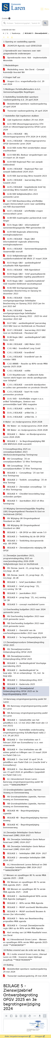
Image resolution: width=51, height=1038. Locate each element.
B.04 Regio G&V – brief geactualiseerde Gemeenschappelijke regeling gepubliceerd (24, 275)
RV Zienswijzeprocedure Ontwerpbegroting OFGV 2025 (17, 650)
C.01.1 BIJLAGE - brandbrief (21, 352)
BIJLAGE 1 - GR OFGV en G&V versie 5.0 (26, 532)
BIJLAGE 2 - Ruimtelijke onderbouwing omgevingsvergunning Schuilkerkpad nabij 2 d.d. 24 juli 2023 (24, 733)
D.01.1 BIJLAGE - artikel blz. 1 (22, 408)
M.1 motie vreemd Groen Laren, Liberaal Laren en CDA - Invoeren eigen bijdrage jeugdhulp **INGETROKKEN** (25, 957)
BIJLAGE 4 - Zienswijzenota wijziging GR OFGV (24, 549)
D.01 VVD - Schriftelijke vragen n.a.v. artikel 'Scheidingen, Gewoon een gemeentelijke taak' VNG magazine (23, 401)
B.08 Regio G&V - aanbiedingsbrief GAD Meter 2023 (24, 338)
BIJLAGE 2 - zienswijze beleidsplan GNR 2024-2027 (24, 858)
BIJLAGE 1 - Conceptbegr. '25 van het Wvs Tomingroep (23, 474)
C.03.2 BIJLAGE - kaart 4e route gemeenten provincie (20, 393)
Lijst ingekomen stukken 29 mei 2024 (25, 120)
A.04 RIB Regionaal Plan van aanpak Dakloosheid (23, 163)
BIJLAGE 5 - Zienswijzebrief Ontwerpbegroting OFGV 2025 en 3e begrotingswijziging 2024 (20, 691)
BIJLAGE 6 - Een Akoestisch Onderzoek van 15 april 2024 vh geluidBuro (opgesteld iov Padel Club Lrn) (24, 772)
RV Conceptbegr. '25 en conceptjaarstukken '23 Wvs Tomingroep (22, 460)
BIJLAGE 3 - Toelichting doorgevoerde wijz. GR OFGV (23, 542)
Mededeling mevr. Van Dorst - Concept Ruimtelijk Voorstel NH (23, 70)
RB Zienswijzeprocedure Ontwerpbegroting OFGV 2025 (17, 657)
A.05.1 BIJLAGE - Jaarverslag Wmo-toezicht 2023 (22, 181)
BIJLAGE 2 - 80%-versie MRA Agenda (25, 903)
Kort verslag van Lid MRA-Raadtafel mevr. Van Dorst (25, 933)
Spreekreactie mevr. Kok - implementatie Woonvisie (25, 58)
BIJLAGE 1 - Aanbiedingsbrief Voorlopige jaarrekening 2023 (24, 664)
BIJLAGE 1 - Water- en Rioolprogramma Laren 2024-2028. (24, 435)
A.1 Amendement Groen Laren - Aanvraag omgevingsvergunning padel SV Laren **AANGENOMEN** (23, 782)
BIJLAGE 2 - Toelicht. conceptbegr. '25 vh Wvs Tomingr (25, 481)
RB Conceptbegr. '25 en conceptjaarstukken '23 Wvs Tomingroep (22, 467)
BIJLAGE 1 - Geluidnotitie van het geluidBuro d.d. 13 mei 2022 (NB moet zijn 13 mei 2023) (25, 723)
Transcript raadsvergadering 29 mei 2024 (27, 976)
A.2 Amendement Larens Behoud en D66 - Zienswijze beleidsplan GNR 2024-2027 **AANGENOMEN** (25, 867)
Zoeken (5, 18)
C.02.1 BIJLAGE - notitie (18, 370)
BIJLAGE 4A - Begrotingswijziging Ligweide (21, 812)
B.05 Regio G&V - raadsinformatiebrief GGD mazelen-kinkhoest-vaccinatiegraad (23, 282)
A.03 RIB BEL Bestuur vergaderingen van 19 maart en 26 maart (25, 156)
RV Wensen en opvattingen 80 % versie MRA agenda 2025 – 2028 (24, 883)
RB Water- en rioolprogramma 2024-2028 (27, 430)
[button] (45, 23)
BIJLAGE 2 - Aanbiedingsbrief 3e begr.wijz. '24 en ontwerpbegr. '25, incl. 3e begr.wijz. (23, 673)
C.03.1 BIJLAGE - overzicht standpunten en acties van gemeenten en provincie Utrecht (25, 386)
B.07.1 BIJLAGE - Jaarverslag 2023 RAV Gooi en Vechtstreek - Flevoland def (24, 331)
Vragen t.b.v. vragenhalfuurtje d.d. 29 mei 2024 (23, 82)
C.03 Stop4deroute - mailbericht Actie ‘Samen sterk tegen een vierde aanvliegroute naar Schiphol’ (25, 378)
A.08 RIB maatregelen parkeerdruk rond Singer (24, 219)
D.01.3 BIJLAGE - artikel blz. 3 (22, 417)
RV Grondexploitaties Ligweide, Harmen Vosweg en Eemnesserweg (24, 798)
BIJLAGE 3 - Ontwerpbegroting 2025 (24, 680)
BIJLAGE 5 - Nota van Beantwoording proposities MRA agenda (23, 919)
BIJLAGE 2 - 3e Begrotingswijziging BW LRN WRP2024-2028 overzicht (24, 442)
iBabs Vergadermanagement (16, 1036)
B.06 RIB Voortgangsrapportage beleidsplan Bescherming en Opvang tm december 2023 (22, 291)
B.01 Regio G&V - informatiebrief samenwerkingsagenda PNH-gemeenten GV (24, 226)
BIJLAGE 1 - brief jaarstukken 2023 (24, 582)
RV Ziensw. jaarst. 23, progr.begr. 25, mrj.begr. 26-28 (23, 569)
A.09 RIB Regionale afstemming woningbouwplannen (20, 233)
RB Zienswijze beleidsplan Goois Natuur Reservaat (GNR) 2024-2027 (24, 847)
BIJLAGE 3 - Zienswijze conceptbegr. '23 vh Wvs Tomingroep (24, 488)
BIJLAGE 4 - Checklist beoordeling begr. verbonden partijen (24, 495)
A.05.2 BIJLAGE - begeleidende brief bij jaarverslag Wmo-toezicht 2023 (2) (24, 188)
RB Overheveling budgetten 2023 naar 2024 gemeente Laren (23, 624)
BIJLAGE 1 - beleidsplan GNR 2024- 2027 (27, 853)
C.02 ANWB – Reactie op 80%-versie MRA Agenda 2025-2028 (25, 365)
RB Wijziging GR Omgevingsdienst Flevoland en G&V (21, 526)
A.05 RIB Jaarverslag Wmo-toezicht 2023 (27, 176)
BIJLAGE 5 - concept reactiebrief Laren (26, 604)
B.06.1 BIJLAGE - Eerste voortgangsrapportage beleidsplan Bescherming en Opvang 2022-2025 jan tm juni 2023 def (24, 302)
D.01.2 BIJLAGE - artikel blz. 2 (22, 412)
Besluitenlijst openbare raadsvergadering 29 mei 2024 (25, 970)
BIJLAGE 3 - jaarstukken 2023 (21, 593)
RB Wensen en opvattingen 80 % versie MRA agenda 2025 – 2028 (24, 890)
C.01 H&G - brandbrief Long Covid (23, 348)
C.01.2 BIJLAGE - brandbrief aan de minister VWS (22, 358)
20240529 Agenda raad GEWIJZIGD (24, 46)
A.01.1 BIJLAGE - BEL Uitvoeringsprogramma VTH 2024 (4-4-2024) (24, 135)
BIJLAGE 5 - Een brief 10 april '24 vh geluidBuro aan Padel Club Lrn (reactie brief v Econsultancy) (25, 762)
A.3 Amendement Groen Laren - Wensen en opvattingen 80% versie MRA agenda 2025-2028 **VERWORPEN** (25, 942)
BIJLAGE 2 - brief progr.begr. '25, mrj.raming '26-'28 (21, 587)
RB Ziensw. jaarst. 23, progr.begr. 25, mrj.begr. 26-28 (23, 576)
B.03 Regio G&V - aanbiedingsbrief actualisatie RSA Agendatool (22, 264)
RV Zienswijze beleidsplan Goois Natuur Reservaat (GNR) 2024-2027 (24, 840)
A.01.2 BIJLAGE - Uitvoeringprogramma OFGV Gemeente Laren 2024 (24, 142)
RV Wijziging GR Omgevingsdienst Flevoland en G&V (21, 519)
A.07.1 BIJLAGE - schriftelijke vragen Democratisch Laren (23, 212)
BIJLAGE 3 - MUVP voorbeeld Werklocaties (27, 907)
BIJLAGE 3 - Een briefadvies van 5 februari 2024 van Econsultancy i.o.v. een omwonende (23, 742)
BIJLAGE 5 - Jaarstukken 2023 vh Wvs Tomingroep (23, 502)
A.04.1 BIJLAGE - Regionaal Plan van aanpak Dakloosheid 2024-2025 (23, 170)
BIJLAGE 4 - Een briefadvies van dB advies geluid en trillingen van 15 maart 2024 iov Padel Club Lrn (25, 752)
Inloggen (38, 1036)
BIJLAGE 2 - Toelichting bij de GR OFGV (26, 536)
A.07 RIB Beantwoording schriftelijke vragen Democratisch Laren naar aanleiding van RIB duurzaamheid (24, 204)
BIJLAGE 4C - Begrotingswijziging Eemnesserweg (21, 826)
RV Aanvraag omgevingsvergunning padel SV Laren (25, 707)
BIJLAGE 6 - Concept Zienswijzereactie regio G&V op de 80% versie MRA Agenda (23, 926)
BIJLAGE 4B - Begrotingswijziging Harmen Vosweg (25, 819)
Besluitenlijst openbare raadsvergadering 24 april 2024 (25, 105)
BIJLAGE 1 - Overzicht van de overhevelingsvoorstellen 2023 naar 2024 (23, 631)
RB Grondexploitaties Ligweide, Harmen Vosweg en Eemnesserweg (24, 805)
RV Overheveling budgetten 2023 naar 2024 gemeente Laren (23, 617)
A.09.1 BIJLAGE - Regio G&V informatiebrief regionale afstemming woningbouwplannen (21, 242)
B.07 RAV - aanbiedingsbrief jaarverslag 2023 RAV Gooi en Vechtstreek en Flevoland (24, 324)
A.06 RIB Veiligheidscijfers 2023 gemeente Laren (20, 195)
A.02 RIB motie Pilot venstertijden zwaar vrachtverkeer (24, 149)
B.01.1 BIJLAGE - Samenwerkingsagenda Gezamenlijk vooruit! (25, 250)
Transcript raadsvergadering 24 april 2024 (27, 111)
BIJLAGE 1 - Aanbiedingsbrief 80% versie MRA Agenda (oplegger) (25, 897)
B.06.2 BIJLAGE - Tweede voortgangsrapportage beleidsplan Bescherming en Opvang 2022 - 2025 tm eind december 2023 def (25, 314)
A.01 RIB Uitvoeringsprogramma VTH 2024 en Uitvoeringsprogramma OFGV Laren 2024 (24, 127)
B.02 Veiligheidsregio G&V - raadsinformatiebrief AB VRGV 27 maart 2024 (25, 257)
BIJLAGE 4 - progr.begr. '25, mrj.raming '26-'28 (24, 598)
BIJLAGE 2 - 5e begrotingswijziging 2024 (26, 637)
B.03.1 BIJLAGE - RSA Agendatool (23, 270)
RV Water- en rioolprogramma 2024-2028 (27, 426)
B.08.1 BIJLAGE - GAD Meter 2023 (23, 344)
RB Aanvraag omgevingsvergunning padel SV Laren (25, 714)
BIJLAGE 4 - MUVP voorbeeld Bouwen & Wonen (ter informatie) (24, 912)
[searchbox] (21, 23)
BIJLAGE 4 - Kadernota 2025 (21, 684)
